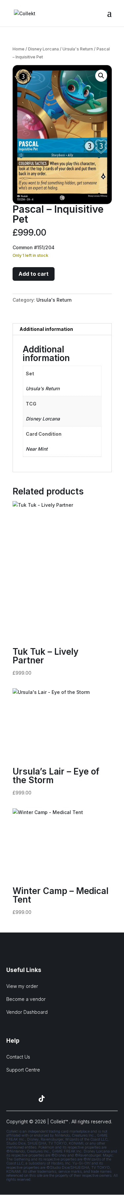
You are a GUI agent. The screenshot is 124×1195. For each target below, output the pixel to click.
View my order (22, 986)
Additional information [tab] (46, 329)
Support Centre (23, 1070)
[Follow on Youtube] (57, 1098)
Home (18, 48)
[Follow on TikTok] (41, 1098)
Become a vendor (26, 999)
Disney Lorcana (43, 48)
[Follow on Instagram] (25, 1098)
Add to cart (34, 273)
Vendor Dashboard (27, 1012)
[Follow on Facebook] (10, 1098)
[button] (101, 76)
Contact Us (18, 1057)
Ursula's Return (77, 48)
